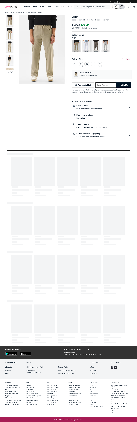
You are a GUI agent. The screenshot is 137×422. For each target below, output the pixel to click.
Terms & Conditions (33, 372)
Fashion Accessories (12, 404)
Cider (91, 404)
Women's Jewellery (11, 393)
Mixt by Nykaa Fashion (118, 397)
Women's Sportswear (12, 398)
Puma (91, 385)
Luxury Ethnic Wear (74, 385)
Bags (7, 389)
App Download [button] (117, 2)
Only (91, 400)
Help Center (30, 370)
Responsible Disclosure (67, 370)
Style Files (93, 373)
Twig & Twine (115, 408)
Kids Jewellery (52, 391)
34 (93, 64)
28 (74, 64)
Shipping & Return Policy (35, 367)
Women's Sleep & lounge (13, 400)
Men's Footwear (31, 391)
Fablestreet (93, 398)
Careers (8, 370)
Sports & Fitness (31, 404)
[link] (76, 46)
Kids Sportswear (52, 396)
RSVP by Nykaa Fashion (118, 391)
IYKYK (112, 399)
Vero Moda (93, 387)
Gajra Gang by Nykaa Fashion (120, 393)
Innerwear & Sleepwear (33, 396)
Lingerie (8, 396)
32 (87, 64)
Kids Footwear (52, 389)
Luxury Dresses (73, 404)
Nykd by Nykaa (115, 389)
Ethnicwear (29, 389)
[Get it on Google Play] (11, 354)
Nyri (112, 412)
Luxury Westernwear (74, 387)
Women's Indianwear (11, 385)
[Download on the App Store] (25, 354)
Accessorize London (96, 406)
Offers (92, 367)
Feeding (50, 393)
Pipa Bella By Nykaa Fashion (119, 404)
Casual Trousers (31, 13)
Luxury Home (72, 398)
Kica (112, 402)
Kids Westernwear (53, 387)
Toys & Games (51, 402)
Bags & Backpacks (32, 400)
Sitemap (93, 370)
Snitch (75, 17)
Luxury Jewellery (73, 400)
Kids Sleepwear (52, 398)
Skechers (93, 396)
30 (81, 64)
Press (7, 373)
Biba (91, 391)
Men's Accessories (32, 393)
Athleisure (29, 402)
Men (12, 13)
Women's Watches (11, 402)
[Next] (12, 72)
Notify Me (124, 85)
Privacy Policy (63, 367)
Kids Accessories (53, 400)
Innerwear (50, 404)
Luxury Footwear (73, 389)
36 (100, 64)
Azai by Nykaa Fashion (118, 406)
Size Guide (126, 59)
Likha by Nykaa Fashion (118, 395)
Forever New (94, 393)
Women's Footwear (11, 391)
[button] (118, 6)
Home (7, 13)
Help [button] (129, 2)
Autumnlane (93, 402)
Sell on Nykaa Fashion (66, 373)
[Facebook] (116, 367)
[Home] (11, 7)
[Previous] (7, 72)
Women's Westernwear (12, 387)
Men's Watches (31, 398)
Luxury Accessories (74, 393)
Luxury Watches (73, 396)
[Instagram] (112, 367)
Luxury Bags (72, 391)
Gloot (112, 410)
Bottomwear (20, 13)
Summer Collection (74, 402)
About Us (8, 367)
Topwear (29, 385)
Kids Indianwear (52, 385)
